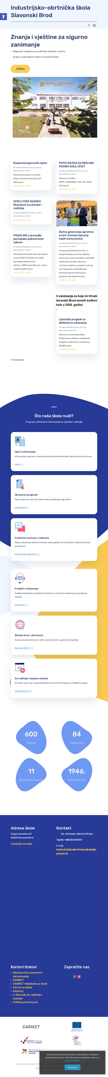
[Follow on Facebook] (74, 976)
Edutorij (18, 991)
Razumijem (72, 1067)
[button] (3, 16)
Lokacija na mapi (21, 843)
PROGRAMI (20, 508)
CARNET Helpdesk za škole (30, 983)
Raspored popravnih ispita (30, 163)
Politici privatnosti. (72, 1060)
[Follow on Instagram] (79, 976)
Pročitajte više (21, 186)
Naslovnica (18, 171)
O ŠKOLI (20, 68)
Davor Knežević (23, 168)
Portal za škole (22, 987)
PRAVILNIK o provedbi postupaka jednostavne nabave (28, 239)
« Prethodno (17, 360)
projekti (20, 605)
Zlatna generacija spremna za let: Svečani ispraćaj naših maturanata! (76, 235)
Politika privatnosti (25, 1002)
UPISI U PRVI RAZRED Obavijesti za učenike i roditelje (27, 205)
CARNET (18, 980)
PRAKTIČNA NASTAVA (26, 554)
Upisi (17, 464)
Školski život (22, 648)
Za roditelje (22, 691)
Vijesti (27, 171)
